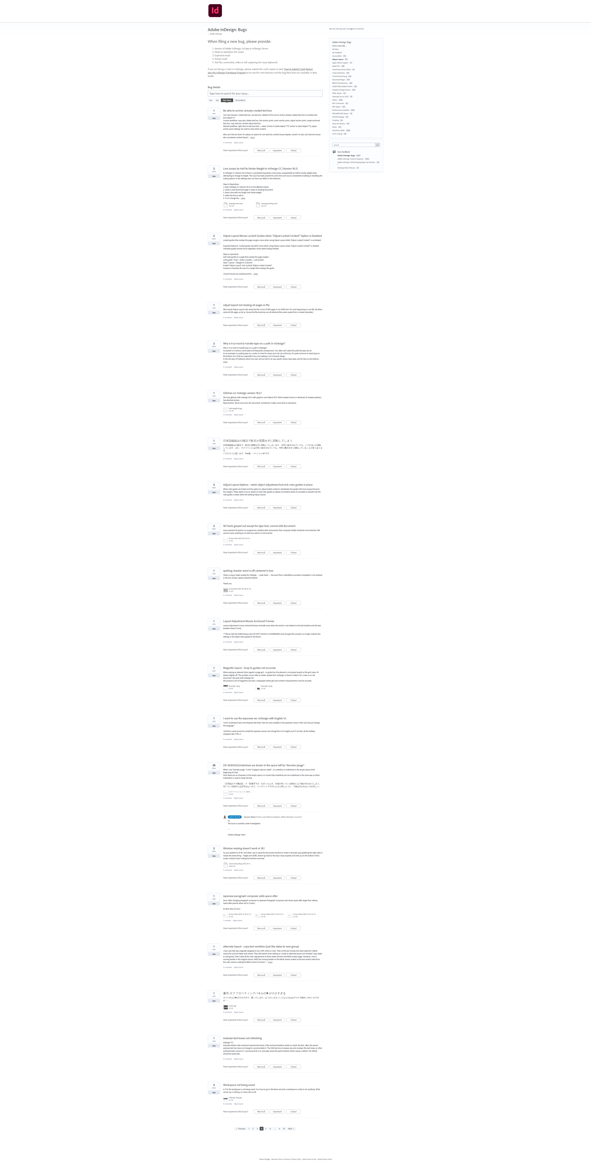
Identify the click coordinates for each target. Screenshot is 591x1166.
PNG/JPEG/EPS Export (340, 113)
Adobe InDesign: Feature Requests (351, 159)
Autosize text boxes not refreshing (242, 1038)
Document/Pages (338, 79)
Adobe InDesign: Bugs (346, 155)
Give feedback (344, 151)
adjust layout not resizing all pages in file (246, 305)
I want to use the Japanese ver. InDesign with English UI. (255, 718)
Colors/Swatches (338, 73)
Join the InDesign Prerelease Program (227, 72)
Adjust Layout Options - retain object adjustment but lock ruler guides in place (268, 484)
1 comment (227, 920)
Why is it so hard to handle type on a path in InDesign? (254, 343)
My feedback (240, 100)
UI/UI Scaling (337, 134)
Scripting (335, 120)
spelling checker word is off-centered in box (248, 570)
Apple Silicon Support (340, 63)
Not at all (262, 150)
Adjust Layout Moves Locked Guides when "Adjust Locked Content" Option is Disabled (272, 236)
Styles (334, 127)
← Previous (240, 1128)
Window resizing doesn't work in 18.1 (244, 848)
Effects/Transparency (340, 83)
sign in (352, 29)
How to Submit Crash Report (298, 69)
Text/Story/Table (338, 130)
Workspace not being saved (239, 1085)
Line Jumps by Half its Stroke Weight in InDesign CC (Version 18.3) (260, 168)
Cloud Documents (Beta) (341, 69)
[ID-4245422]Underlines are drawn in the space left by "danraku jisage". (264, 765)
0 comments (227, 143)
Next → (291, 1128)
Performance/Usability (340, 110)
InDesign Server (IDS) (340, 96)
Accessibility (337, 56)
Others (334, 100)
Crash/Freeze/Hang (339, 76)
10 (284, 1128)
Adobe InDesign (264, 1159)
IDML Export (337, 93)
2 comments (227, 798)
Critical (296, 150)
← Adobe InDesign (215, 34)
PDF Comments (338, 103)
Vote (214, 118)
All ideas (335, 49)
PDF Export (336, 107)
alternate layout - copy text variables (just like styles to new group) (261, 946)
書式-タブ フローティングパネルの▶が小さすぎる (254, 993)
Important (279, 150)
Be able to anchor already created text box (247, 110)
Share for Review (338, 123)
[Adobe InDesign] (215, 11)
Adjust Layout (238, 143)
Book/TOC (336, 66)
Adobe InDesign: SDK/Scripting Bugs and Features (357, 162)
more (252, 137)
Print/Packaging (338, 117)
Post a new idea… (339, 46)
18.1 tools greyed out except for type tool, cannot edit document (259, 526)
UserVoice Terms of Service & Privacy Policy (286, 1159)
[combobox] (354, 145)
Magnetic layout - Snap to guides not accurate (249, 668)
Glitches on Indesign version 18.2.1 (242, 393)
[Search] (377, 145)
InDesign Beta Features (347, 168)
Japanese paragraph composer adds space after (250, 896)
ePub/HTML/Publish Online (342, 86)
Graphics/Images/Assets (341, 90)
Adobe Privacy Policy (325, 1159)
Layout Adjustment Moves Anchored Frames (248, 621)
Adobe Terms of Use (309, 1159)
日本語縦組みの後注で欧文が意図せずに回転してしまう (257, 440)
